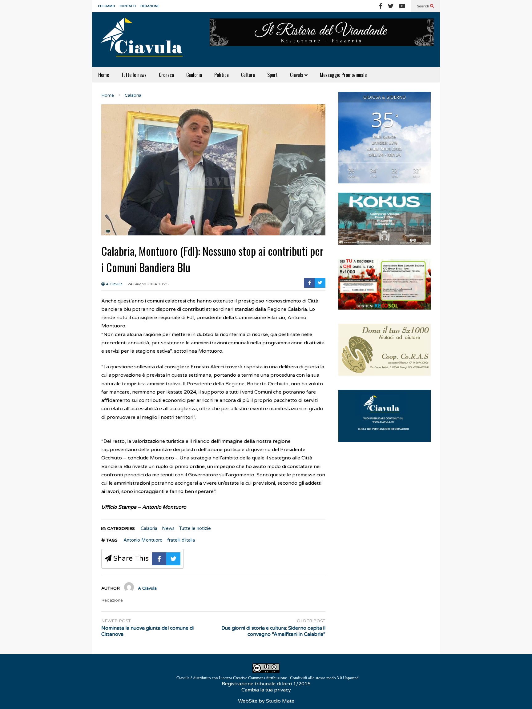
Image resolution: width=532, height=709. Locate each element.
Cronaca (166, 74)
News (168, 528)
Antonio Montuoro (143, 540)
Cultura (248, 74)
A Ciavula (114, 284)
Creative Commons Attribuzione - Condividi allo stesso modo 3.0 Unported (296, 677)
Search (423, 6)
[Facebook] (380, 6)
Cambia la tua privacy (266, 690)
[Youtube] (402, 6)
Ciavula (297, 74)
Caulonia (194, 74)
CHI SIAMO (106, 6)
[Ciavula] (144, 39)
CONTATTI (128, 6)
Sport (272, 74)
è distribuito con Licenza (267, 677)
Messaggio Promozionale (343, 74)
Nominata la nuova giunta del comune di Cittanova (147, 631)
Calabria (149, 528)
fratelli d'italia (181, 540)
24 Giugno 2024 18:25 (148, 284)
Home (103, 74)
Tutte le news (134, 74)
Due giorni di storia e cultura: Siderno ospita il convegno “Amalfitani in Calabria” (273, 631)
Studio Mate (280, 701)
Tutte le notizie (195, 528)
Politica (221, 74)
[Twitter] (390, 6)
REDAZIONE (149, 6)
